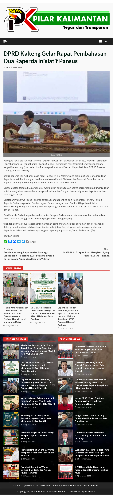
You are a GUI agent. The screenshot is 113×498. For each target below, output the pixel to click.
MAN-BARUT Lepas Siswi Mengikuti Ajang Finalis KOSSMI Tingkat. (86, 252)
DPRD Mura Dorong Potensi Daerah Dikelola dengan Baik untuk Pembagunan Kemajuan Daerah (65, 368)
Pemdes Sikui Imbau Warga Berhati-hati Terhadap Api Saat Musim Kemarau (11, 471)
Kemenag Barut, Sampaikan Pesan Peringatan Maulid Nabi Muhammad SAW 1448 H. (11, 419)
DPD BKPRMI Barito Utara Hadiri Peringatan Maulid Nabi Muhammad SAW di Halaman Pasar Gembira (42, 288)
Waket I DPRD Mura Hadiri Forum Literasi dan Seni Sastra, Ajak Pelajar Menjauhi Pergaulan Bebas (65, 454)
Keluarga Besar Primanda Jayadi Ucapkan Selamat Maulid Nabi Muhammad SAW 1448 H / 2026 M (11, 402)
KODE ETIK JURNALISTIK (25, 485)
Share (33, 241)
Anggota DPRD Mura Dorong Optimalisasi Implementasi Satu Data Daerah (65, 419)
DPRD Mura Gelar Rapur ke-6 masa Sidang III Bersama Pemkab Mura (65, 471)
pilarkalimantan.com (30, 160)
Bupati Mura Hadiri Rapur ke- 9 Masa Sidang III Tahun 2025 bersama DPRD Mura (65, 351)
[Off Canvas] (5, 41)
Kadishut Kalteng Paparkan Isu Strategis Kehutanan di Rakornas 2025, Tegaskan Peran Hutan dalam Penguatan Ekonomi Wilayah (28, 254)
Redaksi (95, 485)
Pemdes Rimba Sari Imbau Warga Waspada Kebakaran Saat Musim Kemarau (11, 454)
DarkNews (75, 491)
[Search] (106, 41)
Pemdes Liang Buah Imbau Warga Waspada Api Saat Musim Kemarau (11, 437)
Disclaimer (45, 485)
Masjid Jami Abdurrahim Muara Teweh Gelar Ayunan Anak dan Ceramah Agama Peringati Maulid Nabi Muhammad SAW (15, 288)
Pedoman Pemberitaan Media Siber (71, 485)
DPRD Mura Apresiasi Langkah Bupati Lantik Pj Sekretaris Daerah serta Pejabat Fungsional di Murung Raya (65, 385)
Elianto (6, 67)
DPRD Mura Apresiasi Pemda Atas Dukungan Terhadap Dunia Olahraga (65, 437)
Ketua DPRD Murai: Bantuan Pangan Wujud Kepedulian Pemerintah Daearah (65, 402)
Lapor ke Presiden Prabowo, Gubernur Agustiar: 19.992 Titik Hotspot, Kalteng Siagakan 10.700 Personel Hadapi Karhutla (70, 288)
